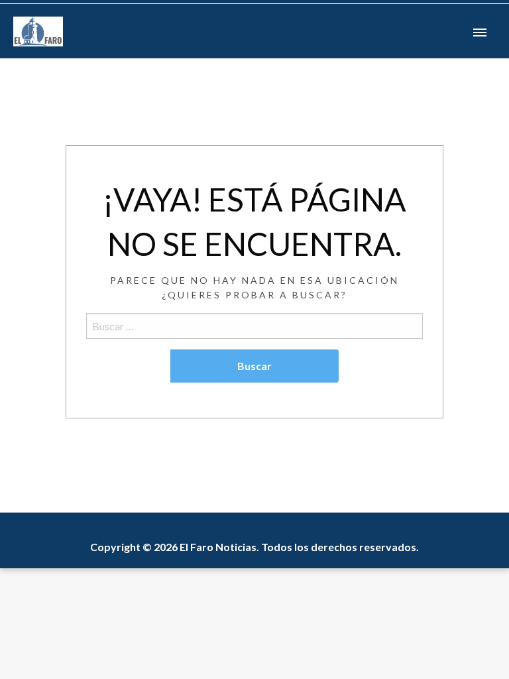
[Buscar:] (254, 326)
